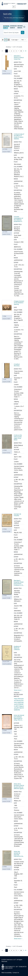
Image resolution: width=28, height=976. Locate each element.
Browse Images (20, 26)
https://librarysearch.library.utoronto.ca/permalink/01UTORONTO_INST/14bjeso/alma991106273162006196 (19, 704)
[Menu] (14, 7)
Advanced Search (13, 26)
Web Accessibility (7, 972)
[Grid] (8, 39)
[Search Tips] (24, 26)
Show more (17, 690)
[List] (5, 39)
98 (21, 51)
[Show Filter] (2, 39)
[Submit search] (22, 32)
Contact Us (16, 972)
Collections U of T (11, 959)
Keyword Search (6, 26)
